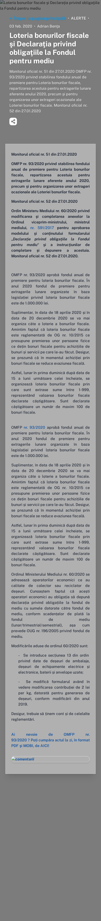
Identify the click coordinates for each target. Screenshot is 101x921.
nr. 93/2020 (33, 427)
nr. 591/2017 (42, 228)
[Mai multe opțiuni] (13, 121)
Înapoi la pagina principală (40, 18)
